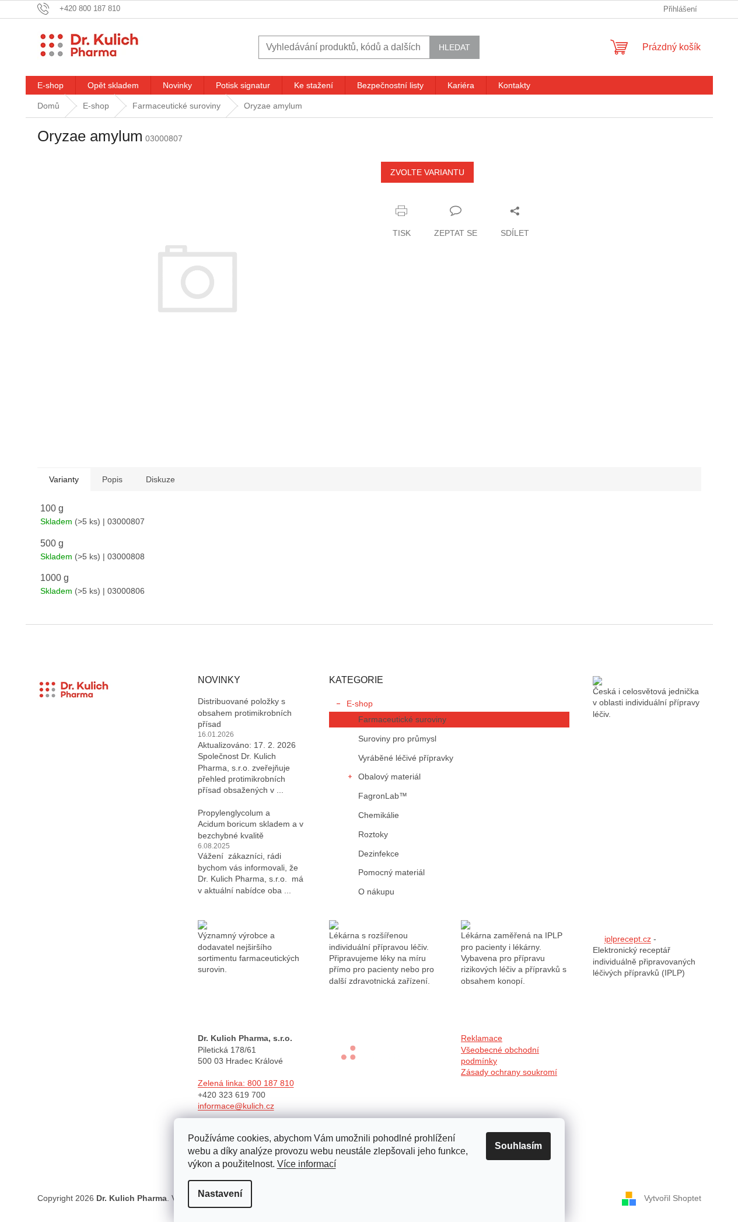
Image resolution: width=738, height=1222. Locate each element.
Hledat (454, 47)
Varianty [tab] (64, 479)
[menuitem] (50, 85)
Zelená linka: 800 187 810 (246, 1083)
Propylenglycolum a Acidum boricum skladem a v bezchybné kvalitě (250, 824)
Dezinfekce (378, 853)
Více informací (306, 1164)
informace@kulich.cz (236, 1105)
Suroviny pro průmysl (397, 738)
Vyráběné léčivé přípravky (405, 758)
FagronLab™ (382, 795)
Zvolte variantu (427, 172)
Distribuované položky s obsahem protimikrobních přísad (245, 713)
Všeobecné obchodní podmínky (500, 1055)
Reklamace (481, 1038)
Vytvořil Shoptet (672, 1197)
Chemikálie (378, 815)
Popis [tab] (112, 479)
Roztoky (373, 834)
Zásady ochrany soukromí (509, 1072)
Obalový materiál (389, 776)
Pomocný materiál (391, 872)
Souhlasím (518, 1146)
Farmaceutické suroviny (402, 719)
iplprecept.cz (627, 939)
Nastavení (220, 1194)
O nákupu (376, 891)
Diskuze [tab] (160, 479)
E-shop (360, 703)
